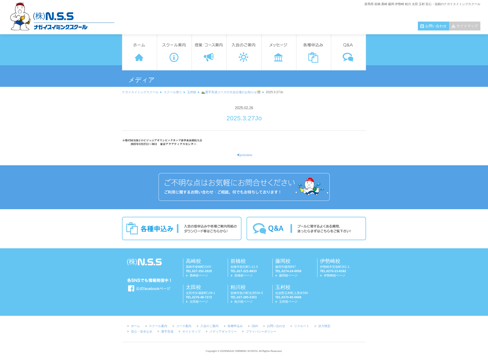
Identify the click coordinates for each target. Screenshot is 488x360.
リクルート (301, 326)
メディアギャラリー (223, 331)
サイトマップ (467, 26)
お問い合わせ (436, 26)
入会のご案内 (209, 326)
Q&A (255, 326)
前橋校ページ (243, 275)
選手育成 (167, 331)
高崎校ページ (199, 275)
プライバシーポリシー (261, 331)
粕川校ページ (243, 301)
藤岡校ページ (288, 275)
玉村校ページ (288, 301)
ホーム (135, 326)
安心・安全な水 (141, 331)
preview (244, 155)
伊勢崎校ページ (334, 275)
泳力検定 (324, 326)
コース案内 (183, 326)
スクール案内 (158, 326)
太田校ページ (199, 301)
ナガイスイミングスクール (140, 92)
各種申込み (235, 326)
